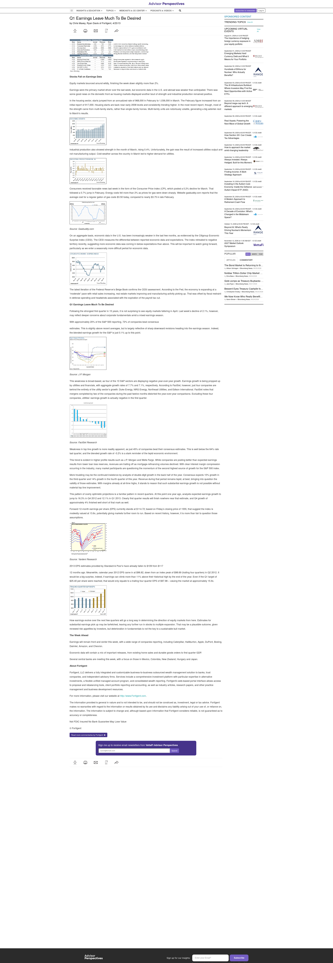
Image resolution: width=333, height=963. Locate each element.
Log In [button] (261, 10)
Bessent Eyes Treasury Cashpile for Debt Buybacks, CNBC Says (258, 288)
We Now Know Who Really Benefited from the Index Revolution (257, 296)
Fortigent (106, 23)
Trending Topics (235, 22)
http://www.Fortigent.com (133, 695)
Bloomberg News (246, 268)
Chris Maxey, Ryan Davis (86, 23)
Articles (230, 260)
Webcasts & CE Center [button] (132, 10)
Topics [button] (110, 10)
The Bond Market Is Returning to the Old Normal (249, 265)
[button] (75, 31)
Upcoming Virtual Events (236, 30)
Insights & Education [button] (88, 10)
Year (260, 254)
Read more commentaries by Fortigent (87, 735)
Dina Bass (230, 276)
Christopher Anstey (233, 291)
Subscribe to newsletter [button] (245, 10)
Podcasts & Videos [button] (161, 10)
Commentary (246, 260)
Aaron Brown (231, 299)
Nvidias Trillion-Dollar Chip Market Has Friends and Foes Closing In (259, 273)
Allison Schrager (232, 268)
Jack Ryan (230, 284)
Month (254, 254)
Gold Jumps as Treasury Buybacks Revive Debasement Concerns (258, 280)
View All (250, 22)
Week (248, 254)
